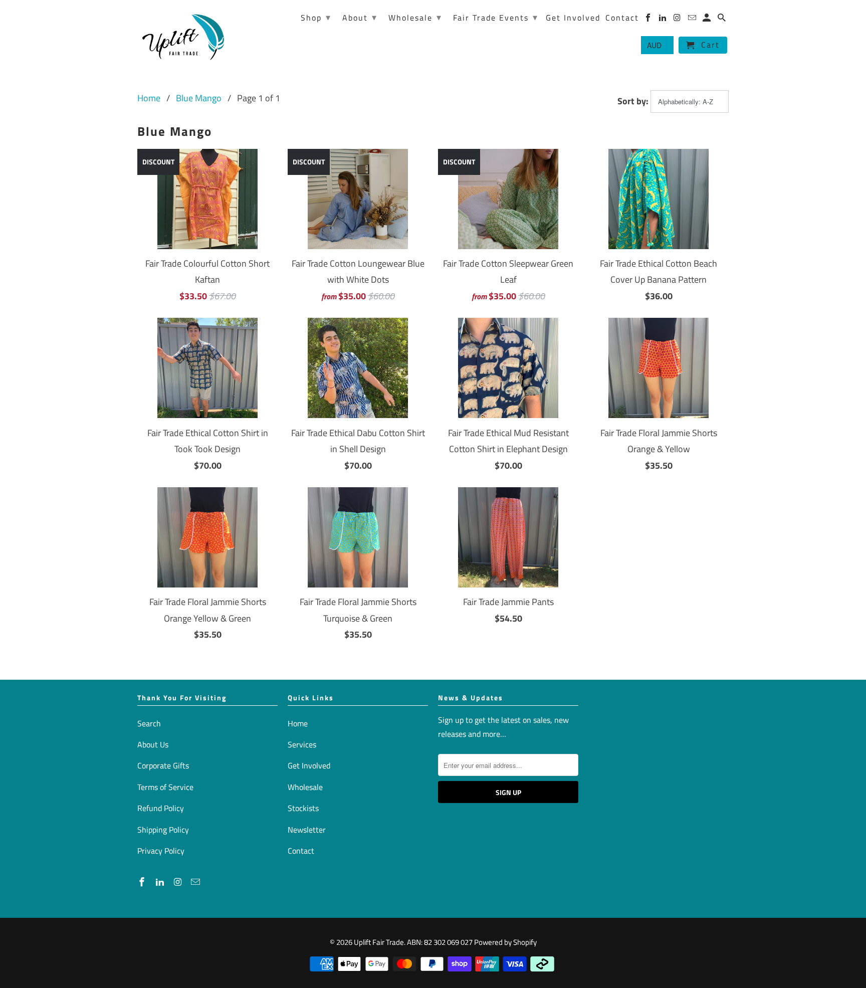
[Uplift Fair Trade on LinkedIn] (160, 882)
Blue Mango (199, 98)
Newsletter (307, 830)
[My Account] (707, 19)
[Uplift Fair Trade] (183, 36)
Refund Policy (160, 808)
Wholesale (305, 787)
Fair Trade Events (495, 17)
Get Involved (309, 765)
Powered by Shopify (505, 942)
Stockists (303, 808)
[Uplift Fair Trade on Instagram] (178, 882)
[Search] (722, 19)
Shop (316, 17)
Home (148, 98)
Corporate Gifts (163, 765)
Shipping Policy (163, 830)
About (359, 17)
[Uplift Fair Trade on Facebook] (142, 882)
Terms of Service (165, 787)
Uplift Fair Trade (379, 942)
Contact (301, 851)
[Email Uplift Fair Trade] (196, 882)
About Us (152, 744)
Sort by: (634, 101)
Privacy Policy (160, 851)
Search (149, 723)
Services (302, 744)
